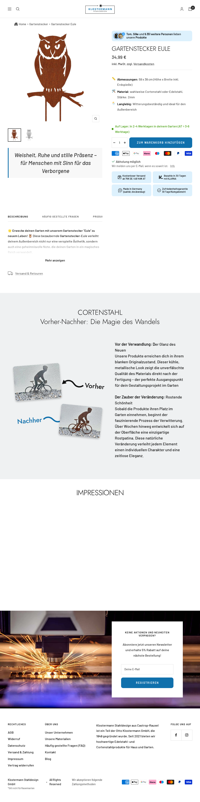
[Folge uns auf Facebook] (176, 735)
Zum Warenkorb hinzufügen (161, 142)
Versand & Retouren (29, 273)
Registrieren (147, 682)
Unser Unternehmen (59, 732)
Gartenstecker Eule (63, 24)
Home (22, 24)
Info (172, 166)
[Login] (182, 9)
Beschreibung (18, 216)
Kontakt (50, 752)
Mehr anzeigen (55, 260)
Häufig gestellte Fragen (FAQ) (65, 745)
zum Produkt (21, 576)
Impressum (15, 759)
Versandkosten (143, 64)
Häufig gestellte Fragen (60, 216)
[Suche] (18, 9)
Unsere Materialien (58, 739)
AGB (11, 732)
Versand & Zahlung (21, 752)
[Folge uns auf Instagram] (186, 735)
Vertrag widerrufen (21, 765)
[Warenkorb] (190, 9)
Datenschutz (16, 745)
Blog (48, 759)
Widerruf (14, 739)
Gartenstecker (38, 24)
